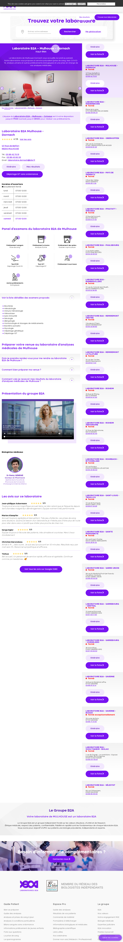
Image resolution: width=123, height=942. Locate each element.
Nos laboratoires (8, 108)
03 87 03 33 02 (91, 651)
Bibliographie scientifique (64, 928)
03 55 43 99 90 (91, 326)
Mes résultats (84, 17)
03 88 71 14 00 (91, 722)
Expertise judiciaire (106, 925)
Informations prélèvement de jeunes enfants (24, 928)
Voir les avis (25, 140)
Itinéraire (11, 167)
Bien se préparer (11, 910)
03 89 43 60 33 (14, 157)
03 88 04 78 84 (92, 759)
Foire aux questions (12, 932)
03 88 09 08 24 (92, 113)
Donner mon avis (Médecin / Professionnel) (72, 939)
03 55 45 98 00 (91, 470)
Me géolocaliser (93, 32)
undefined (82, 4)
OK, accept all (71, 4)
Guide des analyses (12, 914)
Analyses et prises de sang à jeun (19, 917)
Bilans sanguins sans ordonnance (19, 925)
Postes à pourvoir (106, 932)
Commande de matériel (63, 917)
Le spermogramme (12, 939)
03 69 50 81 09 (91, 147)
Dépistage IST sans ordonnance (22, 174)
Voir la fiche (96, 54)
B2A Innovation (104, 928)
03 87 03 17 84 (91, 615)
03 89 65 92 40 (91, 433)
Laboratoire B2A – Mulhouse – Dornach (28, 108)
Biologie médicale (106, 921)
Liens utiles (58, 932)
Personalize (101, 4)
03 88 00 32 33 (91, 578)
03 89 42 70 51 (12, 155)
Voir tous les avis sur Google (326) (41, 569)
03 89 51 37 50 (91, 220)
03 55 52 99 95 (91, 290)
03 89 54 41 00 (91, 397)
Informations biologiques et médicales (70, 925)
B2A (99, 910)
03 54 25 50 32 (91, 254)
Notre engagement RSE (108, 917)
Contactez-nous (61, 859)
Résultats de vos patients (64, 914)
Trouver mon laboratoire (107, 17)
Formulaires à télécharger (65, 921)
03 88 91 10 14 (91, 685)
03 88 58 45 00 (92, 794)
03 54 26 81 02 (91, 542)
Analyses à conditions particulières (19, 921)
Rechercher (70, 32)
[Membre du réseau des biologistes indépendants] (74, 886)
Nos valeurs (103, 914)
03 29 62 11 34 (91, 363)
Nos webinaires (60, 936)
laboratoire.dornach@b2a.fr (21, 160)
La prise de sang (11, 936)
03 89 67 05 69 (91, 506)
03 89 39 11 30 (91, 183)
